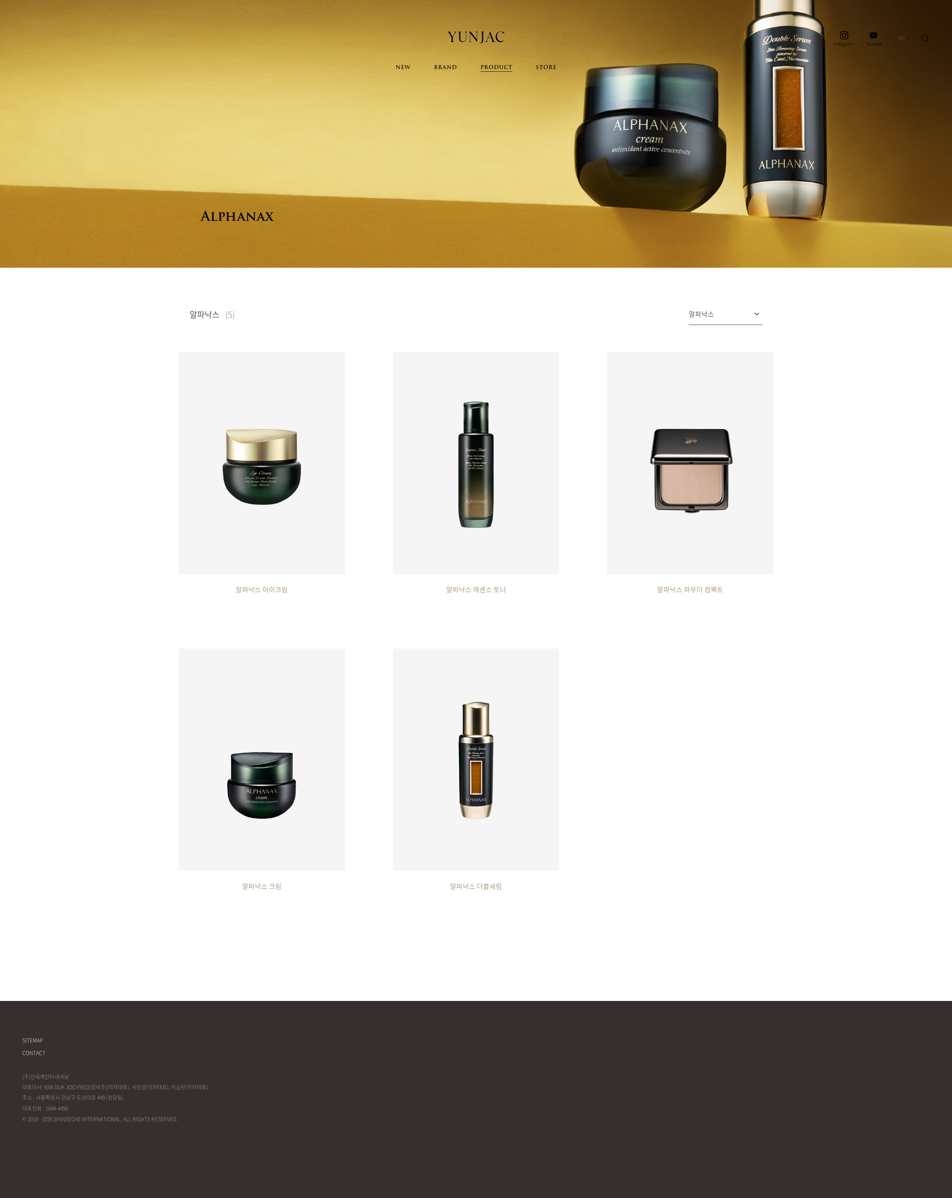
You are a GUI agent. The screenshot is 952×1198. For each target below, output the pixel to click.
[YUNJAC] (476, 37)
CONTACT (33, 1052)
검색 (925, 38)
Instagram (844, 43)
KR (901, 38)
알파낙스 (701, 314)
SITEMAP (32, 1040)
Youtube (873, 43)
